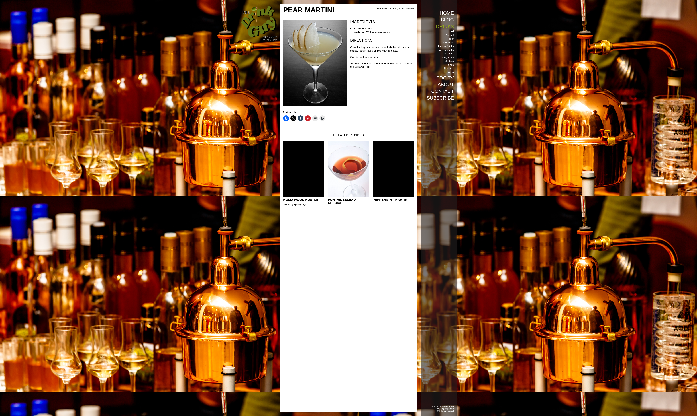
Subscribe (440, 98)
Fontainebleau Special (342, 201)
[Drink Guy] (259, 5)
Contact (442, 91)
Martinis (449, 60)
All (452, 31)
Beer (451, 38)
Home (447, 13)
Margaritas (447, 57)
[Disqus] (348, 262)
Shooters (448, 68)
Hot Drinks (448, 53)
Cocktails (448, 42)
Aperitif (450, 35)
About (446, 84)
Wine (451, 72)
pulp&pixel (449, 409)
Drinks (445, 26)
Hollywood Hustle (300, 199)
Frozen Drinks (446, 49)
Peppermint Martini (390, 199)
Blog (447, 19)
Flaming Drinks (445, 46)
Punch (450, 64)
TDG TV (445, 78)
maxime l (450, 411)
